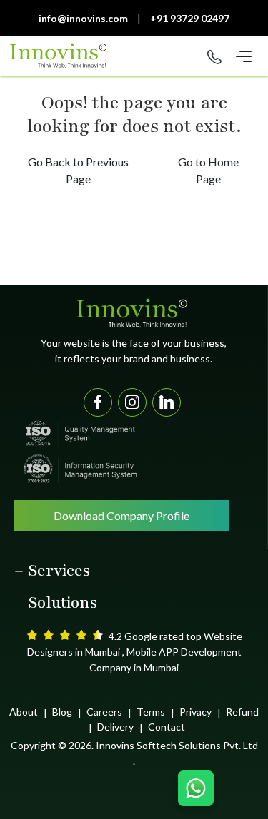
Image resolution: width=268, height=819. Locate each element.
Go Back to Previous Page (78, 170)
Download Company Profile (121, 515)
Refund (242, 712)
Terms (151, 712)
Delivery (115, 727)
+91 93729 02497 (189, 18)
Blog (62, 712)
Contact (166, 727)
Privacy (195, 712)
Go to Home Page (208, 170)
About (23, 712)
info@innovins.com (83, 18)
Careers (104, 712)
